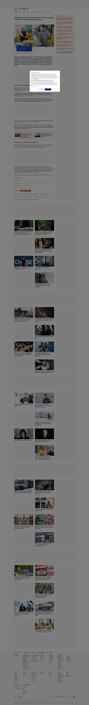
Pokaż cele (41, 89)
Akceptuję (48, 89)
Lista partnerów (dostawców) (35, 86)
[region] (45, 81)
